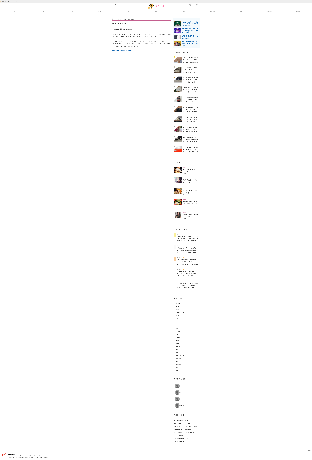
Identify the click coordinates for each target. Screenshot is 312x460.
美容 (177, 370)
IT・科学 (178, 303)
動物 (241, 11)
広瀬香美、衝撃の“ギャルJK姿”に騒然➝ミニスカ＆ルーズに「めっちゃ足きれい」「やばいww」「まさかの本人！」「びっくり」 (191, 132)
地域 (156, 11)
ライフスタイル (180, 337)
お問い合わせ (21, 457)
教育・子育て (179, 364)
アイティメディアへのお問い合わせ (184, 432)
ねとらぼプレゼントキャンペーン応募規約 (185, 426)
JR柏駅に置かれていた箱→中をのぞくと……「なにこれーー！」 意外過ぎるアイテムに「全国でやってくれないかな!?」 (190, 92)
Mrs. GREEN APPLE (185, 386)
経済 (177, 367)
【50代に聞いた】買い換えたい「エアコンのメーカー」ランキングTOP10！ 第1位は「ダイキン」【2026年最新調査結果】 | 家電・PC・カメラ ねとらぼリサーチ (187, 241)
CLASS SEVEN (184, 399)
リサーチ (269, 11)
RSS (37, 457)
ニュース (42, 11)
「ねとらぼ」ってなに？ (181, 420)
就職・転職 (178, 358)
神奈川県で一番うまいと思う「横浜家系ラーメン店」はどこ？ (190, 204)
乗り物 (177, 340)
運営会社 (41, 457)
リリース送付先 (178, 435)
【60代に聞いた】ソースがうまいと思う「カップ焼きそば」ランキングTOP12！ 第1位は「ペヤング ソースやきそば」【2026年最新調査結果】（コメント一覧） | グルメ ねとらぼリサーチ (188, 287)
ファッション (179, 331)
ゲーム (177, 322)
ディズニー (178, 325)
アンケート (178, 162)
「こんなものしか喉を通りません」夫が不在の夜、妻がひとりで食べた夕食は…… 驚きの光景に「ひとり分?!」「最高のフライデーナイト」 (190, 102)
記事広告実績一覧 (179, 441)
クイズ (99, 11)
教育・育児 (212, 11)
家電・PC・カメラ (180, 355)
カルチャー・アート (181, 312)
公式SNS (10, 457)
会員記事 (298, 11)
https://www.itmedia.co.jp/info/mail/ (122, 50)
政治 (177, 361)
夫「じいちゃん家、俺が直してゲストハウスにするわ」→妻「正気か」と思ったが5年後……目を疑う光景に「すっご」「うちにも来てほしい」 (190, 72)
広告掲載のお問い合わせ (181, 438)
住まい (184, 11)
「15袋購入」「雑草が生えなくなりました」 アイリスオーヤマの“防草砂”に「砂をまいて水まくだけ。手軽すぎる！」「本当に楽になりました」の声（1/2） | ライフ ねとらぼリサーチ (187, 276)
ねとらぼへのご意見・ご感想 (182, 423)
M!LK (181, 392)
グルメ (127, 11)
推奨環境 (50, 457)
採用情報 (46, 457)
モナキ (182, 405)
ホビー (177, 334)
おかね (177, 309)
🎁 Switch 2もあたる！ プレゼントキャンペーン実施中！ (11, 1)
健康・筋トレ (179, 346)
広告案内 (15, 457)
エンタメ (71, 11)
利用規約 (309, 450)
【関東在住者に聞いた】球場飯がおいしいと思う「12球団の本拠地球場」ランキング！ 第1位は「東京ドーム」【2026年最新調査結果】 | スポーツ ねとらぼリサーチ (187, 264)
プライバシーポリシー (30, 457)
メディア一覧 (5, 457)
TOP (14, 11)
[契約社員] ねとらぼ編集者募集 (182, 429)
